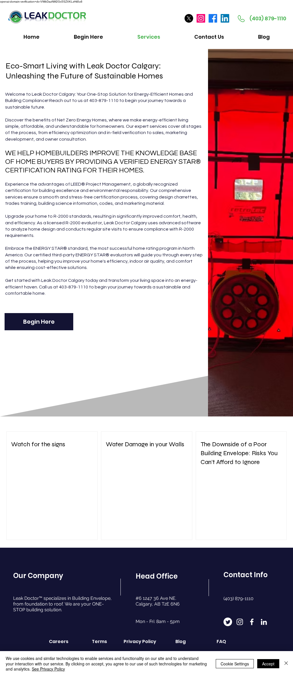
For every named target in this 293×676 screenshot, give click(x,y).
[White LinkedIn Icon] (264, 622)
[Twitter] (227, 622)
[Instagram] (201, 18)
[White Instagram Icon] (239, 622)
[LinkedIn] (225, 18)
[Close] (286, 663)
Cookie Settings (235, 664)
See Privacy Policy (48, 669)
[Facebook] (213, 18)
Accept (268, 664)
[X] (189, 18)
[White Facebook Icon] (252, 622)
